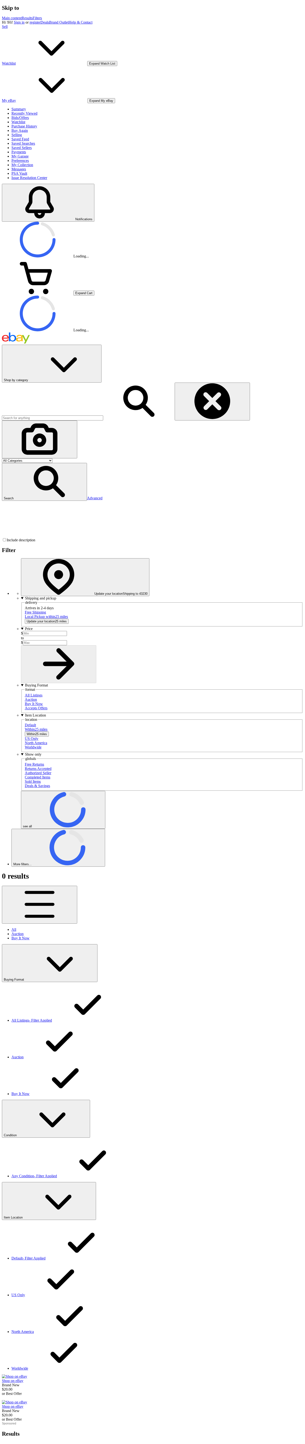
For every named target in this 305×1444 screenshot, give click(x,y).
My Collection (22, 165)
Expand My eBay (101, 100)
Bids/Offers (20, 118)
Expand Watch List (102, 63)
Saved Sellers (21, 148)
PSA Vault (19, 173)
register (35, 22)
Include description (21, 540)
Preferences (20, 161)
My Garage (20, 156)
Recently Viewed (24, 113)
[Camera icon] (39, 439)
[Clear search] (212, 401)
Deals (45, 22)
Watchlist (18, 122)
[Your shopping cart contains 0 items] (37, 293)
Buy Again (19, 130)
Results (27, 18)
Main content (12, 18)
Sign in (19, 22)
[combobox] (52, 417)
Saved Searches (23, 143)
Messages (18, 169)
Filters (37, 18)
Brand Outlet (59, 22)
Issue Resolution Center (29, 178)
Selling (16, 135)
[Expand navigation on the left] (39, 905)
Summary (18, 109)
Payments (18, 152)
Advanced (94, 498)
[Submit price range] (58, 664)
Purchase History (24, 126)
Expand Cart (83, 293)
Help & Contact (80, 22)
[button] (44, 482)
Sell (5, 27)
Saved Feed (20, 139)
